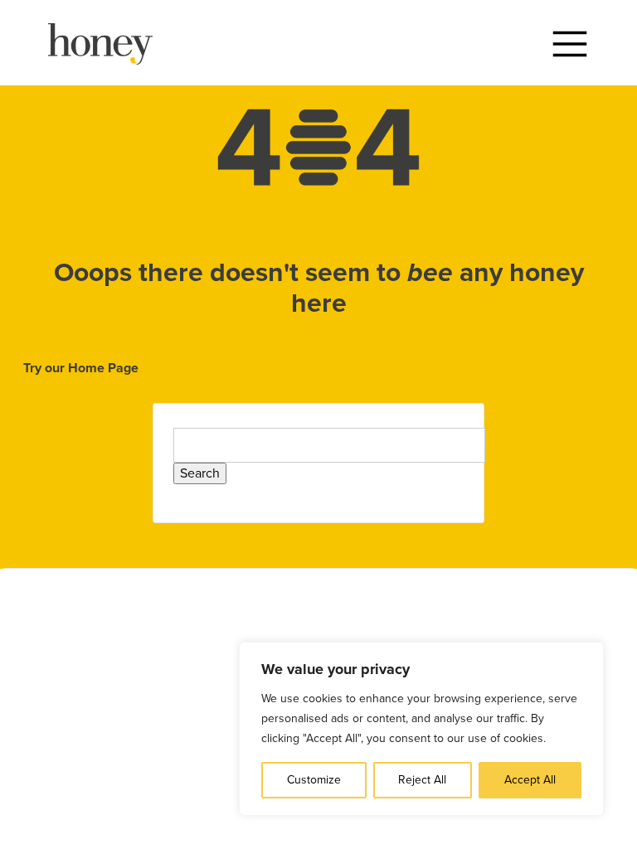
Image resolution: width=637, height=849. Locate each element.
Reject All (422, 780)
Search (200, 473)
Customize (314, 780)
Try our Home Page (81, 368)
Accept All (530, 780)
